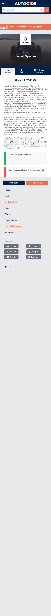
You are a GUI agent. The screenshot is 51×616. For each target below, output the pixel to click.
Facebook (12, 251)
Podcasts (34, 246)
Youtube (13, 257)
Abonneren (37, 182)
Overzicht (8, 72)
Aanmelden (13, 182)
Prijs (21, 72)
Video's (13, 246)
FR (10, 267)
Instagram (35, 251)
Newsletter (35, 257)
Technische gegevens (40, 71)
